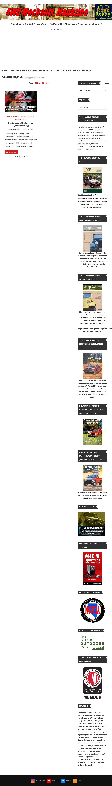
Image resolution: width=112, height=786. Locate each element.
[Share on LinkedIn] (24, 157)
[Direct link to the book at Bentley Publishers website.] (92, 168)
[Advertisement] (56, 46)
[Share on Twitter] (19, 157)
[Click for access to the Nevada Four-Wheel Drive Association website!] (92, 599)
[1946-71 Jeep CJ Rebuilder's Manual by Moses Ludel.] (92, 227)
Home (4, 70)
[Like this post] (15, 157)
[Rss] (60, 29)
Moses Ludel (14, 129)
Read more (10, 152)
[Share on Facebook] (17, 157)
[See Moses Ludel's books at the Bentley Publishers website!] (92, 354)
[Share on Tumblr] (26, 157)
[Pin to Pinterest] (22, 157)
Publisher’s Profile (12, 77)
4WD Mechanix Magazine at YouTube (29, 70)
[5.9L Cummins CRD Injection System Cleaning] (21, 101)
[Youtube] (54, 29)
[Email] (58, 29)
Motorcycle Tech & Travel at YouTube (71, 70)
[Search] (111, 83)
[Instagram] (51, 29)
